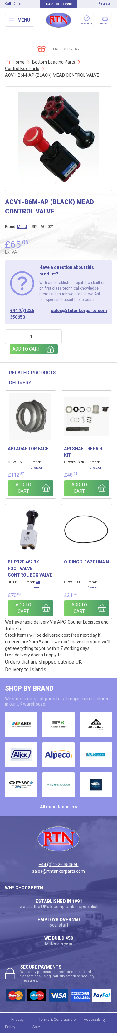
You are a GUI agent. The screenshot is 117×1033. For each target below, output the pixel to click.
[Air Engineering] (21, 724)
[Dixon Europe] (96, 784)
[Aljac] (21, 754)
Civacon (36, 467)
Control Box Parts (22, 68)
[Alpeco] (58, 754)
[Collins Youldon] (58, 784)
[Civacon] (21, 784)
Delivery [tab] (20, 383)
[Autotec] (96, 754)
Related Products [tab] (32, 373)
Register (105, 4)
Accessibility (95, 1019)
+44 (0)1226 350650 (22, 314)
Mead (22, 226)
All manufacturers (58, 806)
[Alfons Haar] (96, 724)
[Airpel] (58, 724)
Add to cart (26, 349)
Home (19, 61)
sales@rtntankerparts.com (79, 310)
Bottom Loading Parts (53, 61)
